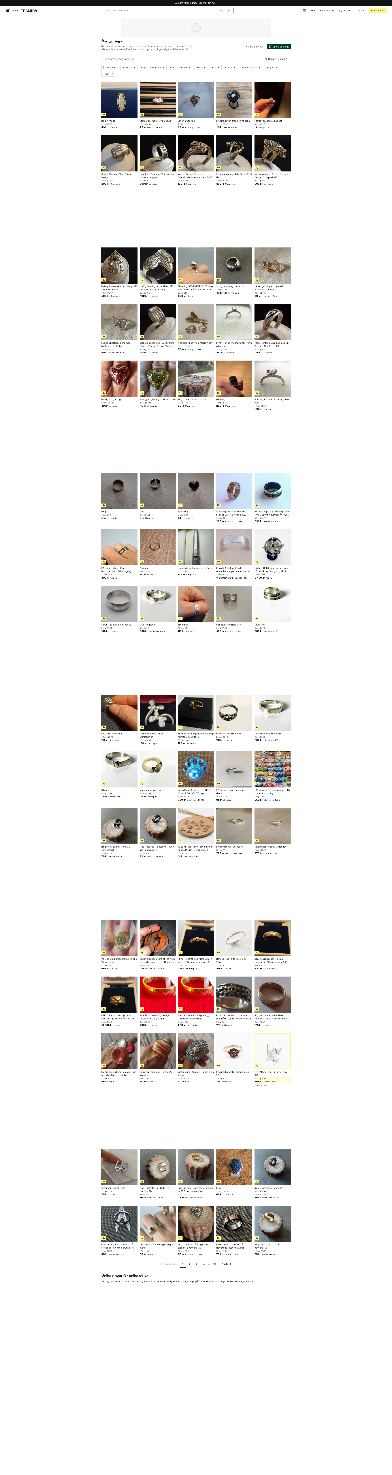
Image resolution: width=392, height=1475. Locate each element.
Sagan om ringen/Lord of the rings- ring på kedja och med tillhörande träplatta (158, 961)
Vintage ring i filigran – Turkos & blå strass (196, 1073)
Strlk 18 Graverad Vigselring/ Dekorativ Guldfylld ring (154, 1017)
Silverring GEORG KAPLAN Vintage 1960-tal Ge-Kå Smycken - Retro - (195, 288)
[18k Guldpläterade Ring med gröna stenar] (158, 1224)
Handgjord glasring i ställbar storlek (158, 399)
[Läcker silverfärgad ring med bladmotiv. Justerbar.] (119, 322)
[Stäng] (389, 3)
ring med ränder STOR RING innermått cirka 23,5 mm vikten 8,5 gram (272, 1017)
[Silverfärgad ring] (196, 100)
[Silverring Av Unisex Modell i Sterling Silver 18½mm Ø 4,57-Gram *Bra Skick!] (234, 491)
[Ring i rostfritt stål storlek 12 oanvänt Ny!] (119, 826)
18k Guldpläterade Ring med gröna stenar (157, 1246)
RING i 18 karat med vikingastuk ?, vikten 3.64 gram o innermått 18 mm (195, 961)
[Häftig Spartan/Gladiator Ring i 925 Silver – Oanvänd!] (119, 265)
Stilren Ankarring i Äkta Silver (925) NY (234, 176)
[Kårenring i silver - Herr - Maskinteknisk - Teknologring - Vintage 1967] (119, 547)
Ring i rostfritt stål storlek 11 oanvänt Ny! (268, 1189)
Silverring (144, 568)
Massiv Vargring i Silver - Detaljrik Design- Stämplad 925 (271, 176)
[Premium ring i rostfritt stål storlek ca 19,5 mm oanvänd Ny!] (196, 1167)
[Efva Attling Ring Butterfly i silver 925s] (272, 1051)
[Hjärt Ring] (196, 491)
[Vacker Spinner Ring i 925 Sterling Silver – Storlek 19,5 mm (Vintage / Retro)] (158, 322)
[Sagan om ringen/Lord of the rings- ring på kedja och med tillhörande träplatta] (158, 938)
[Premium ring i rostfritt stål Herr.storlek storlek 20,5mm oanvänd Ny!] (234, 1224)
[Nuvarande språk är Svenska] (304, 10)
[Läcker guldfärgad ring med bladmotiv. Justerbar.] (272, 265)
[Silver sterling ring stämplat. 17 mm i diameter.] (234, 322)
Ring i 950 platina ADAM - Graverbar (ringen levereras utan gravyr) (233, 570)
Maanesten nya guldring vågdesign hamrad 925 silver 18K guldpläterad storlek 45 (196, 735)
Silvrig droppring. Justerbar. (230, 286)
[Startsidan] (29, 10)
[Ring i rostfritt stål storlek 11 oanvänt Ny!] (272, 1167)
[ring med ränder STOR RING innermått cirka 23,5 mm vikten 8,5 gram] (272, 995)
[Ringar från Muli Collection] (234, 826)
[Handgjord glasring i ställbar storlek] (158, 379)
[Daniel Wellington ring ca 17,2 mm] (196, 547)
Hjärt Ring (183, 511)
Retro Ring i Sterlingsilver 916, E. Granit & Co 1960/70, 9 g (194, 792)
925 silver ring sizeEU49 (228, 624)
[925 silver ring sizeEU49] (234, 604)
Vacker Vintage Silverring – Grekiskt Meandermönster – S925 (195, 176)
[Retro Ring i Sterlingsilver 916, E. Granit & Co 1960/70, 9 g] (196, 769)
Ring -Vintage (108, 121)
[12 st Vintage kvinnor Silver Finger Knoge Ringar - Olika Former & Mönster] (196, 826)
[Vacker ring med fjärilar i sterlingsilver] (158, 713)
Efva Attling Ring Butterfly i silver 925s (271, 1073)
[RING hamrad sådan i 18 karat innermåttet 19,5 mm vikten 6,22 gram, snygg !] (272, 938)
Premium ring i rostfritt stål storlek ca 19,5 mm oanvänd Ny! (195, 1189)
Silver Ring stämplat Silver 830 (116, 624)
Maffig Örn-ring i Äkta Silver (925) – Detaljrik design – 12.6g (157, 288)
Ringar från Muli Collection (229, 846)
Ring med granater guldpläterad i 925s (233, 1073)
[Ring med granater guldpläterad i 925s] (234, 1051)
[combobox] (165, 10)
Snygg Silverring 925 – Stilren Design (116, 176)
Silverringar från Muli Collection (270, 846)
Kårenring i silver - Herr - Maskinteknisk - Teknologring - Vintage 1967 (117, 570)
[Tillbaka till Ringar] (102, 59)
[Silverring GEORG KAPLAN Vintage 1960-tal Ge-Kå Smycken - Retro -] (196, 265)
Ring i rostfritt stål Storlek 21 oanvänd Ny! (154, 1189)
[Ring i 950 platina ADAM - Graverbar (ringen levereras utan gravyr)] (234, 547)
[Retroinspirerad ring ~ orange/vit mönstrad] (158, 1051)
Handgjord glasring (111, 399)
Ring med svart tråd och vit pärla (233, 121)
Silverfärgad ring (186, 121)
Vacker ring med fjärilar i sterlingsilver (152, 735)
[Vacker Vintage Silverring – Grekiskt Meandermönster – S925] (196, 153)
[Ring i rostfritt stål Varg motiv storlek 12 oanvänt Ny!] (196, 1224)
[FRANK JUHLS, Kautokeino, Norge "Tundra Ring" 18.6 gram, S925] (272, 547)
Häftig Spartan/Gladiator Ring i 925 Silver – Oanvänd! (119, 288)
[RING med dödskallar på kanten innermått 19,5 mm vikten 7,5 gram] (234, 995)
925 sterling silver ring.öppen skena (231, 792)
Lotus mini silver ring (111, 733)
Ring (103, 511)
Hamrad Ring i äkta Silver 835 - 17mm (232, 960)
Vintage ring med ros (150, 790)
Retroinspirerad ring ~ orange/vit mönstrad (156, 1073)
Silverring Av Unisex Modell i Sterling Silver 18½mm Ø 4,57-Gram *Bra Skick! (231, 513)
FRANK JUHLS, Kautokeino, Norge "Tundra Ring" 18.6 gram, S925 (271, 570)
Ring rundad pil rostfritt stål (192, 399)
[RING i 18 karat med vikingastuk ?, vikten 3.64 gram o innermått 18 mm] (196, 938)
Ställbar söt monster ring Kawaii (156, 121)
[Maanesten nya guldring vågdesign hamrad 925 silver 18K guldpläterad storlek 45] (196, 713)
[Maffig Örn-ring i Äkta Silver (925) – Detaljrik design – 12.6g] (158, 265)
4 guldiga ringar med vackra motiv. (195, 343)
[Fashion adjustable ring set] (272, 100)
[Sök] (221, 10)
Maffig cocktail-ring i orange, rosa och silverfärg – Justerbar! (118, 1073)
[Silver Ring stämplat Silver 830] (119, 604)
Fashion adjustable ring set (268, 121)
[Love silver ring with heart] (272, 713)
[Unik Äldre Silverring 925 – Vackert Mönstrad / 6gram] (158, 153)
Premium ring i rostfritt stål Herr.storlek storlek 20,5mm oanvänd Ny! (230, 1246)
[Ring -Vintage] (119, 100)
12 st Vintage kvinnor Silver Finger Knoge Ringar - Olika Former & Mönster (195, 848)
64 (214, 1264)
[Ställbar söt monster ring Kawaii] (158, 100)
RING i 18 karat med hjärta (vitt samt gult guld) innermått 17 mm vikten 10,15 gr (117, 1017)
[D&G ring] (234, 379)
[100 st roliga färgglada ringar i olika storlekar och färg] (272, 769)
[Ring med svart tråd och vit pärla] (234, 100)
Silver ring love (147, 624)
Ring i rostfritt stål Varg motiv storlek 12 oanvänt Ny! (193, 1246)
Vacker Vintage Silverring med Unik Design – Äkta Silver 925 (272, 344)
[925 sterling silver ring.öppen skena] (234, 769)
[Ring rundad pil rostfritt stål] (196, 379)
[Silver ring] (196, 604)
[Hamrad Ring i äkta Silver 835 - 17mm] (234, 938)
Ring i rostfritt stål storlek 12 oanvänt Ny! (115, 848)
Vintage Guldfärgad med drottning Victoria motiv (119, 960)
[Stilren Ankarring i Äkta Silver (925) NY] (234, 153)
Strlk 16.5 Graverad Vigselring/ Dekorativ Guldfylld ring (193, 1017)
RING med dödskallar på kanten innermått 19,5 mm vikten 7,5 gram (233, 1017)
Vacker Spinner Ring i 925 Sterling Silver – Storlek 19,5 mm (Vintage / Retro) (157, 345)
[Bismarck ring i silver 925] (234, 713)
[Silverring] (158, 547)
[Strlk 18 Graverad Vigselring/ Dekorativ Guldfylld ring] (158, 995)
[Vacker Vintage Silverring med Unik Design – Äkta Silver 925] (272, 322)
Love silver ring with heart (267, 733)
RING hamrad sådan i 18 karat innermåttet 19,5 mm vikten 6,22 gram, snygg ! (271, 961)
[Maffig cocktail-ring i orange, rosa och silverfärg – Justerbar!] (119, 1051)
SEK (312, 10)
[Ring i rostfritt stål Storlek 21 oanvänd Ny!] (158, 1167)
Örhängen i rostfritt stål (113, 1188)
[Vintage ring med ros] (158, 769)
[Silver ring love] (158, 604)
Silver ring (183, 624)
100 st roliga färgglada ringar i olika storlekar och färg (272, 792)
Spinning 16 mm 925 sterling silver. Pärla (272, 401)
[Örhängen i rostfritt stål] (119, 1167)
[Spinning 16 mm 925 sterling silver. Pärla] (272, 379)
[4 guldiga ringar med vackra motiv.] (196, 322)
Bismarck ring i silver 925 (228, 733)
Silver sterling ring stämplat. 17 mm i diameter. (234, 344)
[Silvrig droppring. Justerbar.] (234, 265)
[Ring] (119, 491)
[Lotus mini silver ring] (119, 713)
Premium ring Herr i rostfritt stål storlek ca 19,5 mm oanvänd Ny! (117, 1246)
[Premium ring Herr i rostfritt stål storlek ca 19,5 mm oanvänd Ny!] (119, 1224)
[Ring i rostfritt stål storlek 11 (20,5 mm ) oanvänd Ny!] (158, 826)
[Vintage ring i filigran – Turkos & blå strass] (196, 1051)
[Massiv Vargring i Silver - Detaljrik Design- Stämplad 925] (272, 153)
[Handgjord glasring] (119, 379)
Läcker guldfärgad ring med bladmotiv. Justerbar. (268, 288)
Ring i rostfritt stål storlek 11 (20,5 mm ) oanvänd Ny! (157, 848)
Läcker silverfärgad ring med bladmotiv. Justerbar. (115, 344)
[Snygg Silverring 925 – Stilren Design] (119, 153)
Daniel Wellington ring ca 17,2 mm (195, 568)
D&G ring (220, 399)
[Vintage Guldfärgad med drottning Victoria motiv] (119, 938)
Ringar (109, 59)
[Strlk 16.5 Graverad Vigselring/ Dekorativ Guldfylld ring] (196, 995)
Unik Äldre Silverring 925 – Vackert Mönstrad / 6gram (157, 176)
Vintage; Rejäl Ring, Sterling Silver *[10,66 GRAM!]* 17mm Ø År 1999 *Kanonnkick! (272, 513)
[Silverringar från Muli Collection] (272, 826)
